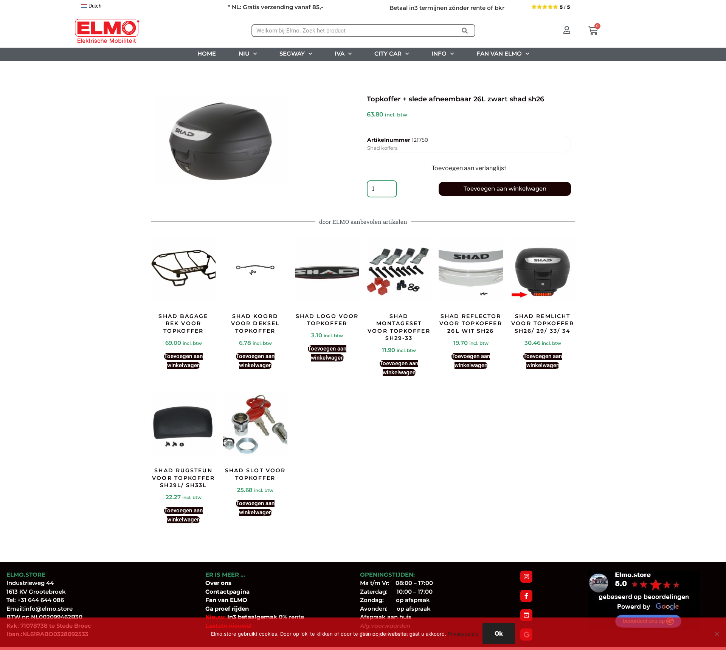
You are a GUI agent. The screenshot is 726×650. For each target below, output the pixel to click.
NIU (244, 53)
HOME (206, 53)
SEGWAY (292, 53)
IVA (339, 53)
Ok (499, 633)
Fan (210, 599)
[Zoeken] (465, 30)
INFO (439, 53)
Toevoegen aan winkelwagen (505, 188)
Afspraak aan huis (385, 617)
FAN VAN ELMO (499, 53)
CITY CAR (388, 53)
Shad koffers (382, 148)
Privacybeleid (463, 634)
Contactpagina (227, 591)
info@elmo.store (48, 608)
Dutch (94, 6)
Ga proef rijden (227, 608)
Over (213, 582)
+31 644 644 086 (40, 599)
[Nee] (716, 634)
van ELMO (231, 599)
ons (226, 582)
